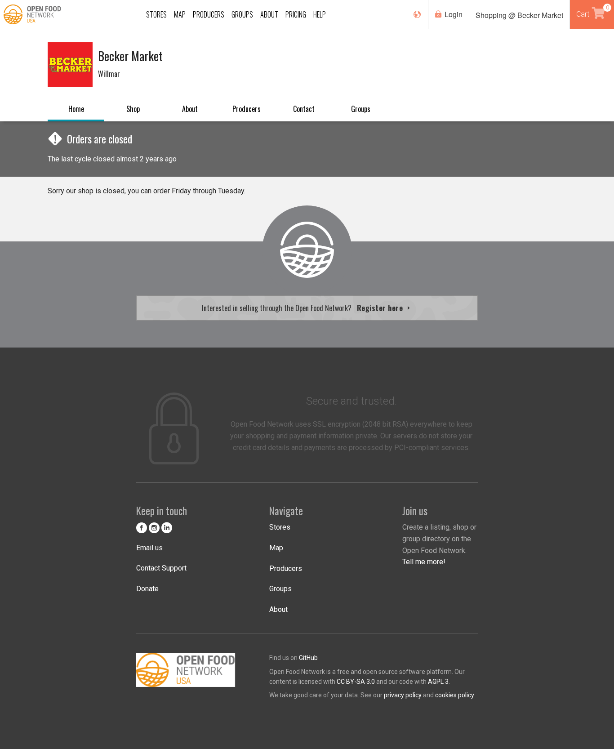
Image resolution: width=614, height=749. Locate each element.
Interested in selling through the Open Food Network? (303, 308)
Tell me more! (423, 561)
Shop (133, 108)
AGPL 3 (438, 681)
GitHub (308, 657)
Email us (149, 548)
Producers (246, 108)
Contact (304, 108)
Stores (279, 527)
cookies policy (454, 695)
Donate (147, 588)
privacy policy (403, 695)
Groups (360, 108)
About (190, 108)
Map (276, 548)
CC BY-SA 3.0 (356, 681)
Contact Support (161, 568)
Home (76, 108)
